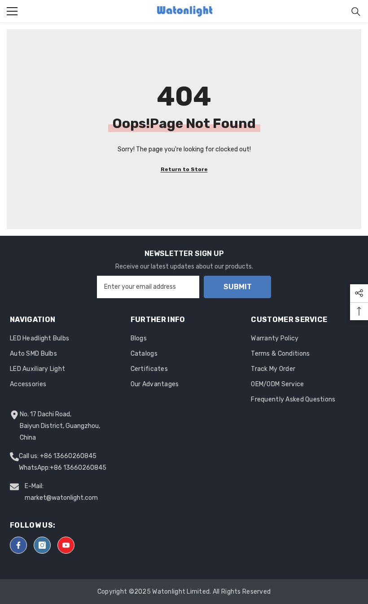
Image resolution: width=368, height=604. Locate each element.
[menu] (12, 11)
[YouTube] (65, 545)
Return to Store (184, 169)
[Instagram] (42, 545)
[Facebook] (18, 545)
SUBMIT (237, 286)
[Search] (355, 11)
